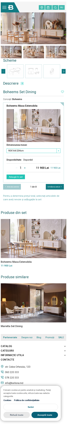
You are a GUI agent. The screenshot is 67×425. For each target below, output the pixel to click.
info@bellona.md (13, 383)
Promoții (49, 337)
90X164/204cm (16, 150)
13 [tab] (59, 57)
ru (61, 7)
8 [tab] (35, 57)
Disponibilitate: (14, 160)
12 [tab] (54, 57)
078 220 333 (11, 377)
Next (63, 52)
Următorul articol (54, 187)
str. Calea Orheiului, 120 (17, 366)
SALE (61, 337)
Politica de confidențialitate (26, 400)
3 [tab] (12, 57)
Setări (31, 407)
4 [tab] (17, 57)
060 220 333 (11, 372)
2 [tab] (7, 57)
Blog (39, 337)
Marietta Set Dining (12, 326)
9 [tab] (40, 57)
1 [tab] (3, 57)
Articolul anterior (13, 187)
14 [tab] (63, 57)
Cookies (7, 400)
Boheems (17, 99)
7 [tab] (31, 57)
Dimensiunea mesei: (17, 145)
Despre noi (27, 337)
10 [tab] (45, 57)
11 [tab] (49, 57)
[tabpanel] (11, 52)
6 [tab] (26, 57)
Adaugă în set (16, 177)
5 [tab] (21, 57)
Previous (4, 52)
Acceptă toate (44, 415)
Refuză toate (16, 415)
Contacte (7, 359)
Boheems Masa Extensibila (16, 261)
